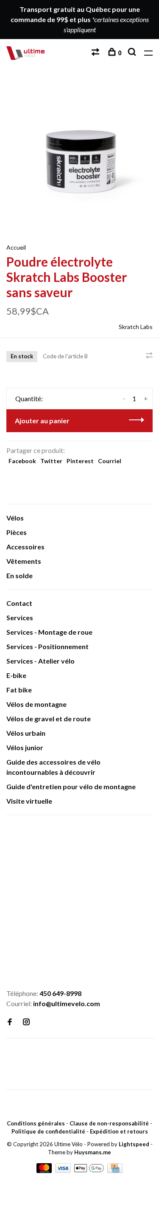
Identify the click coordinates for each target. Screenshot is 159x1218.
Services (19, 617)
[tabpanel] (79, 155)
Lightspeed (134, 1144)
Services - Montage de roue (49, 632)
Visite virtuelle (29, 801)
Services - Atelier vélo (40, 661)
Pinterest (80, 460)
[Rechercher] (133, 52)
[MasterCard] (44, 1170)
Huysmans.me (92, 1152)
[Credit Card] (115, 1170)
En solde (19, 575)
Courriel (109, 460)
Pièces (16, 532)
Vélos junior (24, 747)
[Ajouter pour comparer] (149, 356)
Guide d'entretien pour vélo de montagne (71, 786)
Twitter (51, 460)
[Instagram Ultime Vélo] (26, 1022)
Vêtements (23, 561)
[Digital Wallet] (89, 1170)
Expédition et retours (119, 1131)
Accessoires (25, 547)
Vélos (15, 518)
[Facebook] (9, 1022)
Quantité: (29, 398)
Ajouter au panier (42, 420)
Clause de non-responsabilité (109, 1123)
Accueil (16, 247)
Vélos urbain (25, 733)
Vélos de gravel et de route (48, 718)
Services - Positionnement (47, 646)
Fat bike (19, 690)
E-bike (16, 675)
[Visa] (63, 1170)
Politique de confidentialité (48, 1131)
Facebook (22, 460)
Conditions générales (36, 1123)
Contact (19, 603)
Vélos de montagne (36, 704)
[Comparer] (96, 52)
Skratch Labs (136, 326)
